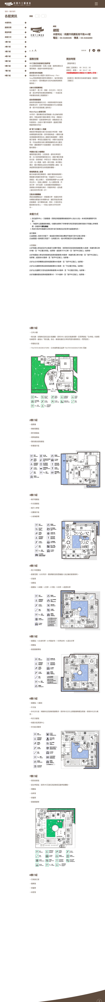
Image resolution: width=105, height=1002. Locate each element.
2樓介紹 (8, 47)
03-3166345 (66, 38)
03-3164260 (86, 38)
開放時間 (8, 32)
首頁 (6, 11)
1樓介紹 (8, 42)
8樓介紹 (8, 75)
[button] (96, 3)
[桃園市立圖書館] (18, 4)
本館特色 (8, 23)
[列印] (98, 50)
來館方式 (8, 37)
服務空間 (8, 27)
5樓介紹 (8, 61)
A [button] (30, 51)
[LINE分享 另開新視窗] (93, 50)
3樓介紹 (8, 51)
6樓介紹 (8, 66)
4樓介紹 (8, 56)
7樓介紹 (8, 71)
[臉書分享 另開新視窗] (89, 50)
